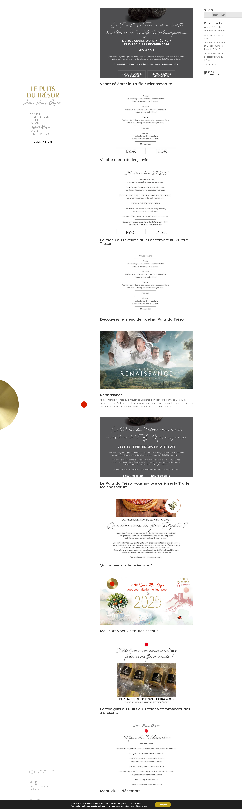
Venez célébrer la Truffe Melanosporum (136, 84)
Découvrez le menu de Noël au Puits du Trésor (142, 319)
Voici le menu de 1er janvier (125, 159)
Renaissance (111, 395)
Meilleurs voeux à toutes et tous (129, 631)
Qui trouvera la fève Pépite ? (126, 565)
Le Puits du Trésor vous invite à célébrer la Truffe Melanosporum (144, 485)
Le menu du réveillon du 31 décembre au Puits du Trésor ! (145, 242)
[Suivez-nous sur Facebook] (30, 781)
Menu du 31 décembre (120, 791)
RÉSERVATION (42, 142)
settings (142, 806)
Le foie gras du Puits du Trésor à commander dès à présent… (145, 711)
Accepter (163, 805)
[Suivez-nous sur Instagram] (34, 781)
